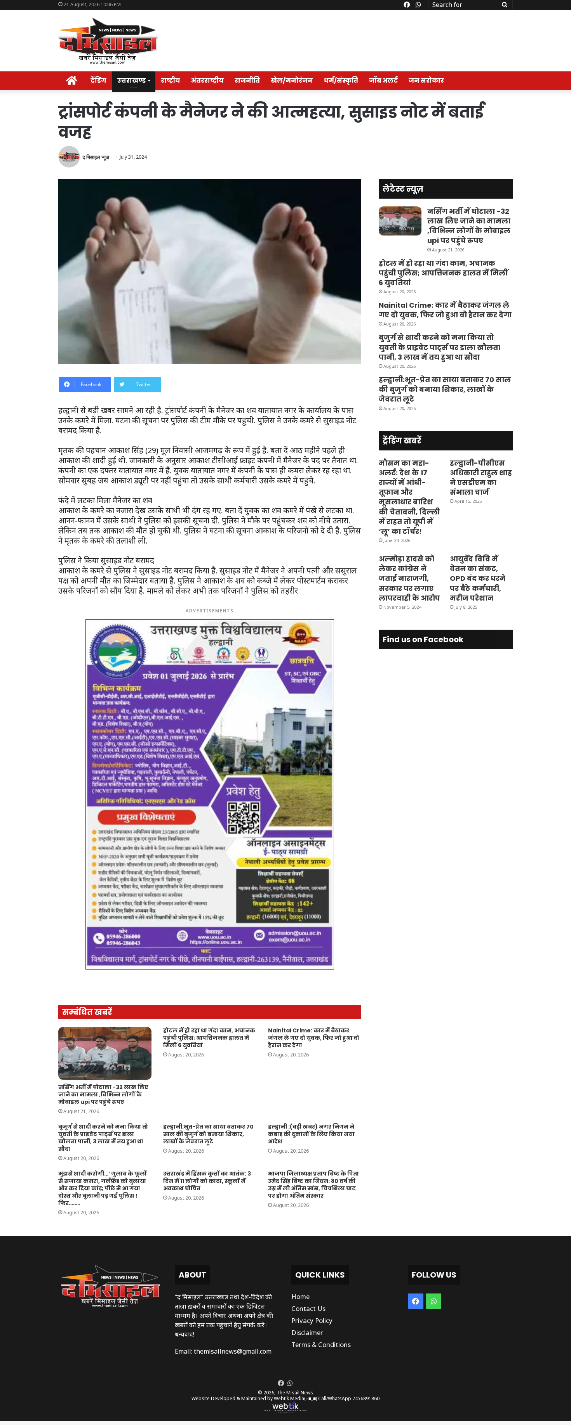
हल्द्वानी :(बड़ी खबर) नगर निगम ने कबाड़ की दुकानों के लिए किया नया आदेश (311, 1134)
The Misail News (295, 1392)
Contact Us (308, 1308)
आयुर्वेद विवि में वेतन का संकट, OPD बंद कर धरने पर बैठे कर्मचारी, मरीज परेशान (477, 578)
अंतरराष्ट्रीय (207, 80)
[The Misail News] (108, 41)
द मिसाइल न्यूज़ (95, 157)
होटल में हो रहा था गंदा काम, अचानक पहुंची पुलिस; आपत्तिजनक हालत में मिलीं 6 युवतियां (209, 1038)
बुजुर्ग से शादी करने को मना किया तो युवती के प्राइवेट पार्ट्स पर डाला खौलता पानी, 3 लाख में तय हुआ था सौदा (103, 1138)
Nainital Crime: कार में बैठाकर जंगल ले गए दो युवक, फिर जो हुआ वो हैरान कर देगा (313, 1038)
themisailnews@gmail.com (233, 1351)
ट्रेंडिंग (98, 80)
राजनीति (247, 80)
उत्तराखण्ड (131, 80)
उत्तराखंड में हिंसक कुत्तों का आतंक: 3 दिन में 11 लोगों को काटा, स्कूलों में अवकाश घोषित (207, 1181)
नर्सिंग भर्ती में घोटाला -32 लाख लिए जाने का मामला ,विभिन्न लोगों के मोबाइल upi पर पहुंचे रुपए (103, 1094)
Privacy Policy (312, 1320)
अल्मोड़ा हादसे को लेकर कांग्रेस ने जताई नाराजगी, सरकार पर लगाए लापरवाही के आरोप (409, 578)
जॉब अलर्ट (383, 80)
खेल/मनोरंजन (292, 80)
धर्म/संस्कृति (341, 80)
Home (300, 1296)
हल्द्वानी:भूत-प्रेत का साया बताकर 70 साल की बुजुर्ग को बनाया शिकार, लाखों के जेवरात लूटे (208, 1134)
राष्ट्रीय (170, 80)
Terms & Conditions (321, 1344)
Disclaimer (307, 1332)
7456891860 (366, 1398)
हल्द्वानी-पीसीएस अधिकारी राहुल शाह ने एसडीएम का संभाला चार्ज (481, 477)
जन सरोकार (426, 80)
